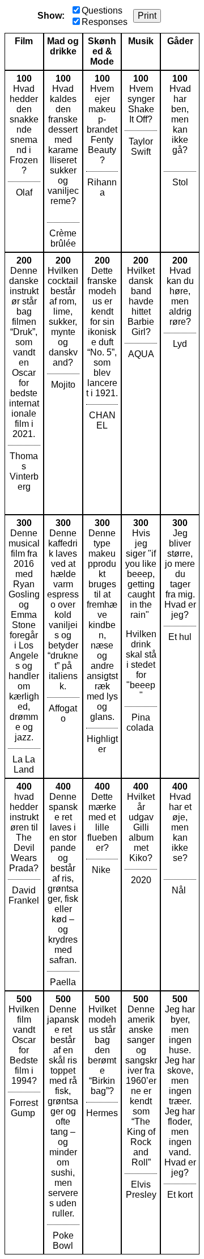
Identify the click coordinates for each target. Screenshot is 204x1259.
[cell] (24, 161)
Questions (102, 10)
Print (147, 15)
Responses (105, 22)
